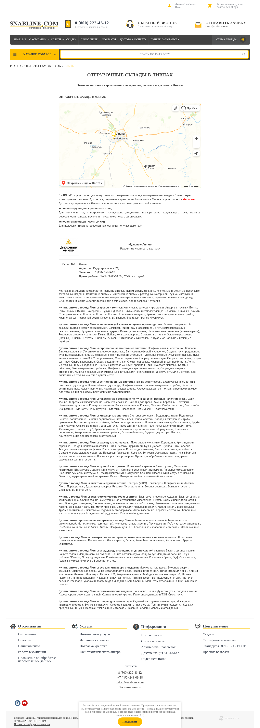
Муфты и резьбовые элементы (94, 371)
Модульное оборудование (102, 513)
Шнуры (79, 607)
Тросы (182, 398)
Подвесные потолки (169, 577)
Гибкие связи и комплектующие (144, 311)
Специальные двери (84, 570)
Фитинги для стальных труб (76, 429)
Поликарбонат (157, 523)
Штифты (101, 314)
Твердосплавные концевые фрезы (80, 449)
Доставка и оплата (133, 39)
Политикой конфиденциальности (105, 711)
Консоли (190, 348)
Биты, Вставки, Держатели (126, 446)
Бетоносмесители (155, 486)
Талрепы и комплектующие (85, 402)
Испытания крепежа (94, 640)
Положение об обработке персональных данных (37, 659)
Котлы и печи (124, 419)
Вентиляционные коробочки (89, 368)
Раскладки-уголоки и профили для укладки (97, 580)
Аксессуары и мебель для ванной (80, 594)
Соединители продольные (183, 351)
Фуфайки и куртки (184, 557)
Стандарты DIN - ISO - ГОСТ (224, 646)
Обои (128, 580)
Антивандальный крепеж (134, 337)
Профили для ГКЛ (121, 527)
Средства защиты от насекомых (130, 604)
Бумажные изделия (96, 604)
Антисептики (173, 540)
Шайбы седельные (85, 364)
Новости (24, 640)
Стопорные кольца (70, 314)
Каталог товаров (37, 54)
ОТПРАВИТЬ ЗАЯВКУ (226, 23)
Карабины (169, 402)
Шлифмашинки (173, 483)
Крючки (144, 405)
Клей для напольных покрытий (161, 574)
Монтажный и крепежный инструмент (149, 466)
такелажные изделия (71, 293)
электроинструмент (70, 297)
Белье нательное (104, 560)
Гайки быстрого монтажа (161, 364)
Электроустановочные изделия (157, 496)
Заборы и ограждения (164, 607)
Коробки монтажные (168, 510)
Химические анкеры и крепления (144, 307)
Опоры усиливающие (152, 358)
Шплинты (88, 314)
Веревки (90, 607)
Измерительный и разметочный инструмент (146, 476)
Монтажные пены (153, 540)
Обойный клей (142, 580)
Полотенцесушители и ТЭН (150, 594)
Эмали (130, 540)
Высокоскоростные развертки (115, 456)
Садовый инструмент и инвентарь (154, 601)
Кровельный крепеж (112, 317)
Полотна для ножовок (139, 449)
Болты (193, 307)
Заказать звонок (130, 687)
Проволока (128, 408)
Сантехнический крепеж (117, 594)
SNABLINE (20, 39)
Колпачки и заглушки (132, 314)
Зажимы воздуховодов (73, 385)
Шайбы (71, 311)
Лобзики (189, 483)
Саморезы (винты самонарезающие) (131, 327)
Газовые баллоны (132, 432)
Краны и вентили (105, 429)
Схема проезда (226, 39)
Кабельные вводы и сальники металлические (87, 506)
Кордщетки (168, 442)
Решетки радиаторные (72, 419)
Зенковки (148, 452)
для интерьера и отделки (144, 300)
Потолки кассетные (143, 577)
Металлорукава (122, 510)
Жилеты (75, 557)
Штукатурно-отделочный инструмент (96, 469)
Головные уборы (69, 560)
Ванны (152, 591)
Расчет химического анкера (100, 652)
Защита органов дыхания (94, 554)
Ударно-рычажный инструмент (90, 476)
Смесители (175, 594)
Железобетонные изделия (131, 523)
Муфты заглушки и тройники (91, 422)
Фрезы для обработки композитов (156, 456)
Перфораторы (75, 486)
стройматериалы (145, 290)
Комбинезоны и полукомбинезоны (127, 557)
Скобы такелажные (115, 402)
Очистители (66, 543)
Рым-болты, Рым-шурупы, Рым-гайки (97, 408)
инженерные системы (126, 293)
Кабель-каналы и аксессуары (176, 506)
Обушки (155, 405)
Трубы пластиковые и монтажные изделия (85, 510)
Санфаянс (139, 591)
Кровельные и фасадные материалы (156, 527)
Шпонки (112, 314)
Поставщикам (151, 635)
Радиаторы (186, 415)
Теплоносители (143, 419)
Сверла (185, 446)
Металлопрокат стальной (151, 520)
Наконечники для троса (73, 405)
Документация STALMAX (160, 653)
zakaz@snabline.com (217, 26)
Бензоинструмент (178, 486)
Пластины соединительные (125, 354)
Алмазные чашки (165, 452)
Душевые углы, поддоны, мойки (177, 591)
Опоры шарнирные (126, 358)
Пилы (62, 486)
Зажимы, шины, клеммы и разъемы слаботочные (123, 503)
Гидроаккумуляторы (157, 432)
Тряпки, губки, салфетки (166, 604)
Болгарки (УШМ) (137, 483)
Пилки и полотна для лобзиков (174, 449)
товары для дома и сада (112, 300)
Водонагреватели (167, 415)
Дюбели (118, 311)
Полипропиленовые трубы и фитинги (167, 422)
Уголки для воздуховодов (119, 388)
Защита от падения (169, 554)
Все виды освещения (78, 503)
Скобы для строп (172, 405)
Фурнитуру (156, 317)
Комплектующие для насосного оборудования (87, 435)
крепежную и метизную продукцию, (178, 290)
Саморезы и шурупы (99, 311)
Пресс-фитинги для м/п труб (136, 425)
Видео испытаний (154, 659)
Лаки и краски (115, 540)
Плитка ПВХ (107, 574)
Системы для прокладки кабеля (136, 506)
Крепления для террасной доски (79, 317)
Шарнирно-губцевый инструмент (78, 472)
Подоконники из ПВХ (145, 570)
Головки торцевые (113, 449)
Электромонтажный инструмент (119, 472)
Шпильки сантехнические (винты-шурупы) (173, 331)
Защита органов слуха (126, 554)
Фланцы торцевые (95, 354)
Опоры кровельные (83, 361)
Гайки (62, 311)
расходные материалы (154, 293)
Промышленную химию (145, 442)
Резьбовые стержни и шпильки (77, 334)
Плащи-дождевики (93, 557)
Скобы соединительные (111, 361)
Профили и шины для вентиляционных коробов (151, 385)
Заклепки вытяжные (153, 334)
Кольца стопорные (128, 334)
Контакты (109, 39)
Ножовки (188, 472)
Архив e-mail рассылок (158, 647)
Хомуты (195, 311)
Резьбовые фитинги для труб (173, 425)
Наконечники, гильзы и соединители (177, 503)
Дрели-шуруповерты (98, 486)
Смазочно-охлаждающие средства (80, 452)
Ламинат (79, 574)
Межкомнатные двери (153, 567)
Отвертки (64, 476)
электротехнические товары (101, 297)
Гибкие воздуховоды (148, 381)
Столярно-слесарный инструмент (141, 469)
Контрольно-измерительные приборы (97, 432)
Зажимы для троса (140, 402)
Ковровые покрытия (129, 574)
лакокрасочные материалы (136, 297)
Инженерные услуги (95, 634)
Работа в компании (32, 652)
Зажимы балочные (70, 351)
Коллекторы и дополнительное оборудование (145, 429)
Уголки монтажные (179, 354)
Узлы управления (91, 388)
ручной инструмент (181, 293)
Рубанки (117, 486)
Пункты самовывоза (165, 39)
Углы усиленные (103, 358)
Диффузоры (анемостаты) (179, 381)
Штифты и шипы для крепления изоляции (133, 368)
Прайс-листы (89, 39)
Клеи (138, 540)
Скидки (71, 39)
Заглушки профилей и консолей (145, 351)
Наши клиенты (29, 646)
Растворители (96, 540)
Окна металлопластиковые (114, 570)
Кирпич (104, 527)
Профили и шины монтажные (166, 348)
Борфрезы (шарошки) (116, 452)
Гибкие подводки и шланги (127, 422)
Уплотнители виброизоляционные (103, 351)
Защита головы (68, 554)
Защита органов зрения (180, 550)
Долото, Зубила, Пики (165, 446)
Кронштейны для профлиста (168, 361)
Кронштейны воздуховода (104, 385)
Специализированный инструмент (160, 472)
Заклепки (170, 311)
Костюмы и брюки (160, 557)
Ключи (114, 476)
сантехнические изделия (81, 300)
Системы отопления (142, 415)
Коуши (157, 402)
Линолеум (92, 574)
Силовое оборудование (134, 513)
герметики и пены (166, 297)
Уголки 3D (85, 358)
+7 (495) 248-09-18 (130, 677)
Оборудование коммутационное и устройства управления (115, 499)
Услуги (56, 39)
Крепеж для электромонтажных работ (170, 314)
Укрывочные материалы (111, 607)
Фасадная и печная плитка (113, 577)
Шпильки (183, 311)
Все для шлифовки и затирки (90, 446)
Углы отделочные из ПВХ (167, 580)
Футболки (86, 560)
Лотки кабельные (143, 510)
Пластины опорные (155, 354)
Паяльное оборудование (179, 469)
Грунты (187, 540)
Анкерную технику (176, 307)
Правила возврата (216, 652)
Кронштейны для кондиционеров (134, 371)
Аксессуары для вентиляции (154, 388)
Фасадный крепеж (138, 317)
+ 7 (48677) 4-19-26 (103, 272)
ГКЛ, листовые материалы (183, 523)
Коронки (136, 452)
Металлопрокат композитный (95, 523)
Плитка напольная (84, 577)
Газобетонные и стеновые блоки (78, 527)
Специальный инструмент (74, 489)
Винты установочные (133, 331)
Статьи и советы (153, 641)
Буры (147, 446)
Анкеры (112, 337)
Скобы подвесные (138, 361)
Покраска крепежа (93, 646)
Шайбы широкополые (112, 364)
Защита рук (148, 554)
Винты (81, 311)
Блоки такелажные (127, 405)
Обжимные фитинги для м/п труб (96, 425)
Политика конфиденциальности (32, 724)
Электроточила (133, 486)
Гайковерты (155, 483)
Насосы (175, 432)
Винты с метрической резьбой (88, 327)
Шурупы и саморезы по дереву (100, 331)
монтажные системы (98, 293)
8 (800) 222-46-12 (92, 22)
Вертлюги (183, 402)
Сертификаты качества (219, 640)
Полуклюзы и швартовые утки (155, 408)
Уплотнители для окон (173, 570)
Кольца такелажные (101, 405)
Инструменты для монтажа (172, 371)
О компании (38, 39)
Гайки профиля (135, 364)
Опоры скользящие (179, 358)
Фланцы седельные (71, 354)
